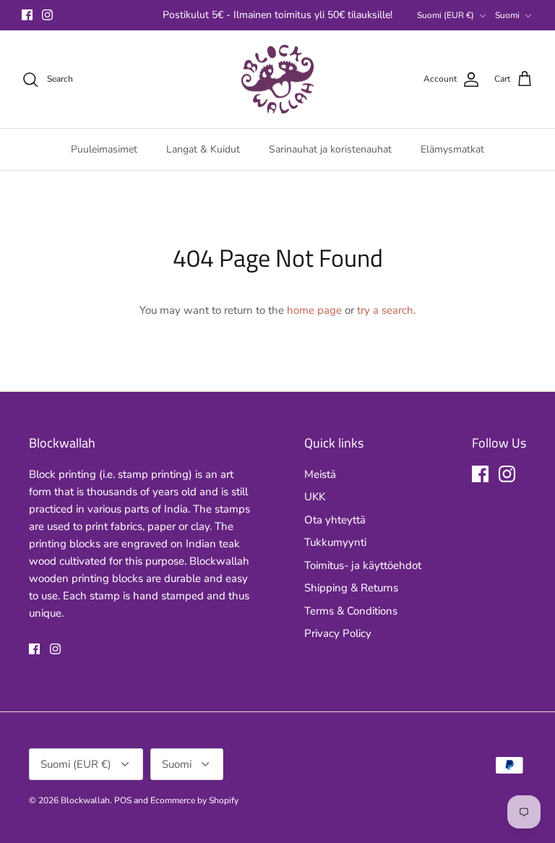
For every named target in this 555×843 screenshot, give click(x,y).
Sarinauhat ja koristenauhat (330, 149)
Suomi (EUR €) (445, 15)
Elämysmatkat (452, 149)
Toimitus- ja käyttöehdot (362, 565)
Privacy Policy (337, 633)
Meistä (320, 474)
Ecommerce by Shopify (194, 800)
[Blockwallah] (277, 79)
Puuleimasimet (104, 149)
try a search (385, 310)
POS (123, 800)
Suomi (507, 15)
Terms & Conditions (350, 611)
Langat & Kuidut (203, 149)
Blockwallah (85, 800)
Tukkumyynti (335, 542)
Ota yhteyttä (335, 520)
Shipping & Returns (351, 588)
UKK (314, 496)
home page (314, 310)
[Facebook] (27, 14)
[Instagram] (47, 14)
